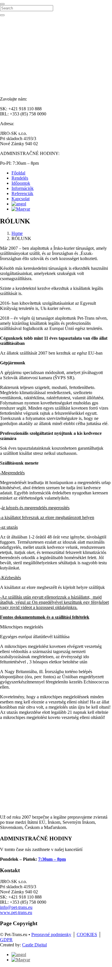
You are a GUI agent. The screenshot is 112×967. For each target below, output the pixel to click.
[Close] (2, 4)
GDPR (6, 939)
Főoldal (18, 172)
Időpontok (20, 183)
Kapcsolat (20, 198)
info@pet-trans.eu (16, 907)
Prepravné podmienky (51, 934)
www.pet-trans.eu (16, 912)
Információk (22, 188)
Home (17, 233)
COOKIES (87, 934)
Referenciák (22, 193)
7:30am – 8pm (52, 859)
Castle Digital (34, 944)
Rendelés (19, 178)
